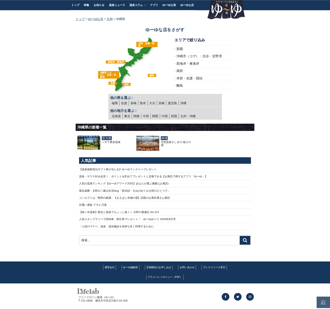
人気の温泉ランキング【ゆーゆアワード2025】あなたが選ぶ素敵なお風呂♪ (124, 183)
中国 (165, 116)
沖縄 (183, 103)
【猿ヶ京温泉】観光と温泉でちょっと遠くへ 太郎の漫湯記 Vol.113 (119, 212)
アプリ (154, 4)
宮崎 (162, 103)
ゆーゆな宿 (169, 4)
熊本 (143, 103)
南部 (126, 84)
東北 (127, 116)
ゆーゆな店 (187, 4)
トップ (75, 4)
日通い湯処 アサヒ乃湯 (93, 204)
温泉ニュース (117, 4)
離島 (152, 75)
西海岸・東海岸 (116, 62)
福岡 (115, 103)
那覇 (112, 83)
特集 (86, 4)
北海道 (116, 116)
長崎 (133, 103)
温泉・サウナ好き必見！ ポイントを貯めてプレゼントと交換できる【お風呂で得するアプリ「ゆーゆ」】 (143, 176)
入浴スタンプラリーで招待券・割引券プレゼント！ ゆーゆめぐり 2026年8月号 (127, 219)
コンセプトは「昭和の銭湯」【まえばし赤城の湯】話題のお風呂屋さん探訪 (124, 197)
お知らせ (99, 4)
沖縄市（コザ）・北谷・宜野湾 (108, 74)
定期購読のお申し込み (158, 267)
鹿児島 (172, 103)
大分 (152, 103)
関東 (136, 116)
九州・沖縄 (188, 116)
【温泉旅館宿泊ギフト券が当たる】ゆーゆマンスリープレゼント (118, 169)
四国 (174, 116)
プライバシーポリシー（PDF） (165, 277)
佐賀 (124, 103)
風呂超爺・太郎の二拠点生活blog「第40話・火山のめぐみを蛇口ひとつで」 (124, 190)
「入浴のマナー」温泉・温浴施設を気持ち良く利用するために (116, 226)
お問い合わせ (187, 267)
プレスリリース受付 (214, 267)
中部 (146, 116)
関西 (155, 116)
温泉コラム (136, 4)
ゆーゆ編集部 (130, 267)
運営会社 (110, 267)
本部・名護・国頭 (146, 44)
